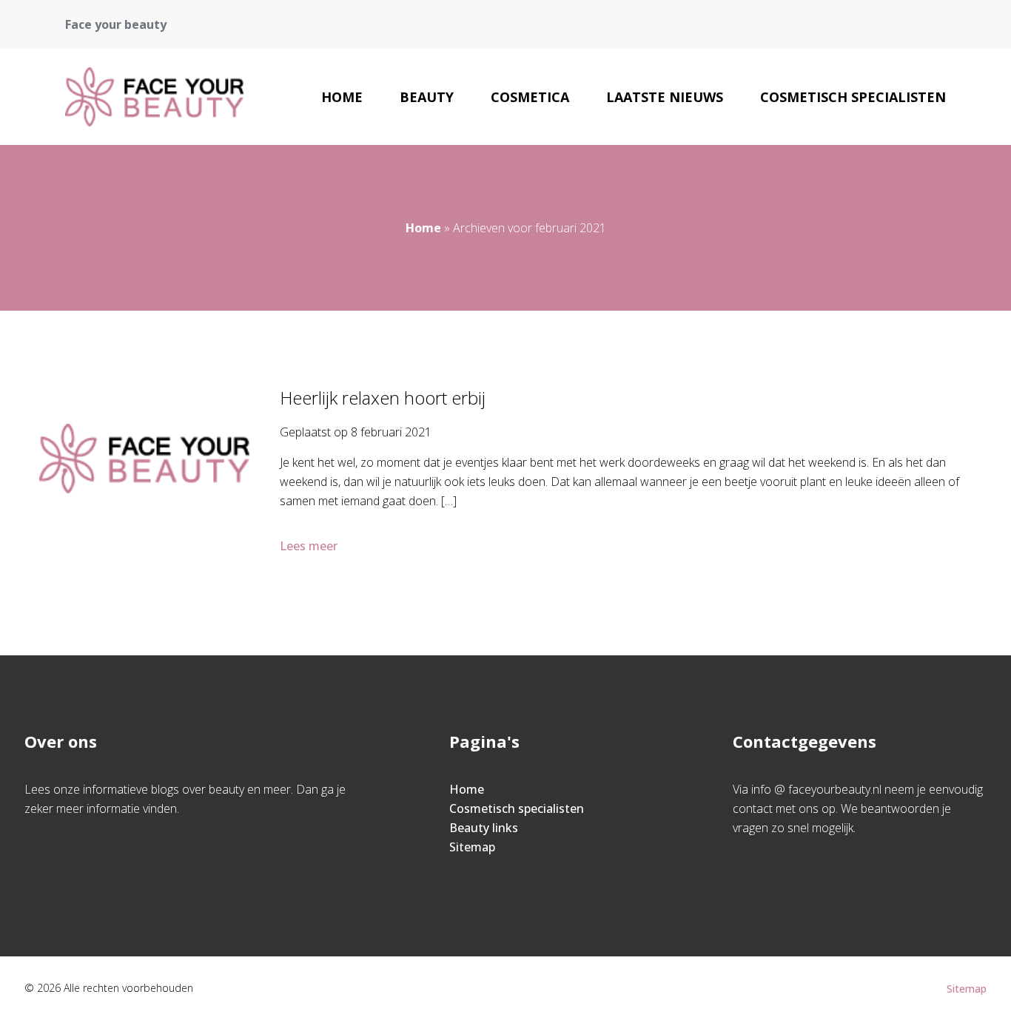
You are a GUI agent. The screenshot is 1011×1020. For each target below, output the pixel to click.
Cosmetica (530, 97)
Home (342, 97)
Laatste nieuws (664, 97)
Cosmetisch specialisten (853, 97)
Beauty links (483, 828)
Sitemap (472, 847)
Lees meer (308, 546)
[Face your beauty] (154, 96)
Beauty (427, 97)
